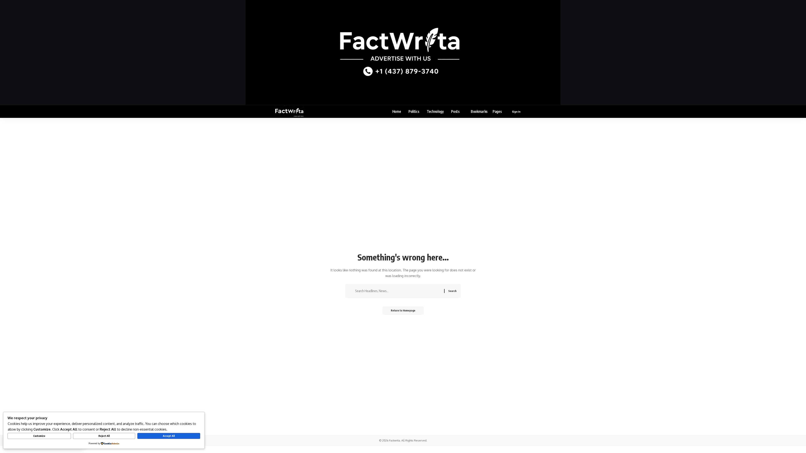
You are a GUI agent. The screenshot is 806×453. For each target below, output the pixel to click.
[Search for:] (398, 291)
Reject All (104, 435)
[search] (530, 111)
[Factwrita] (289, 111)
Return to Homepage (403, 310)
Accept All (169, 435)
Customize (39, 435)
